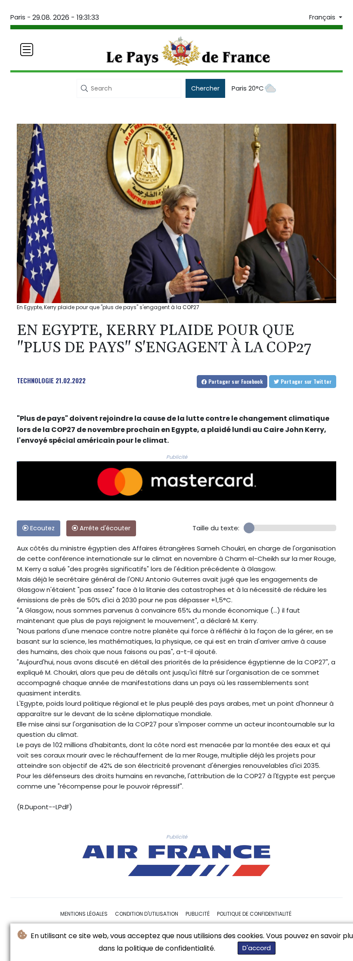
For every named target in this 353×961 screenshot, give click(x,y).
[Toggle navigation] (27, 49)
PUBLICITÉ (198, 913)
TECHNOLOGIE (35, 380)
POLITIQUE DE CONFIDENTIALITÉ (254, 913)
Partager (235, 381)
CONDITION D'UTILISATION (146, 913)
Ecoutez (41, 528)
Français (323, 17)
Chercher (205, 88)
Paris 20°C (248, 88)
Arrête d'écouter (104, 528)
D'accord (256, 947)
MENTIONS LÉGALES (84, 913)
